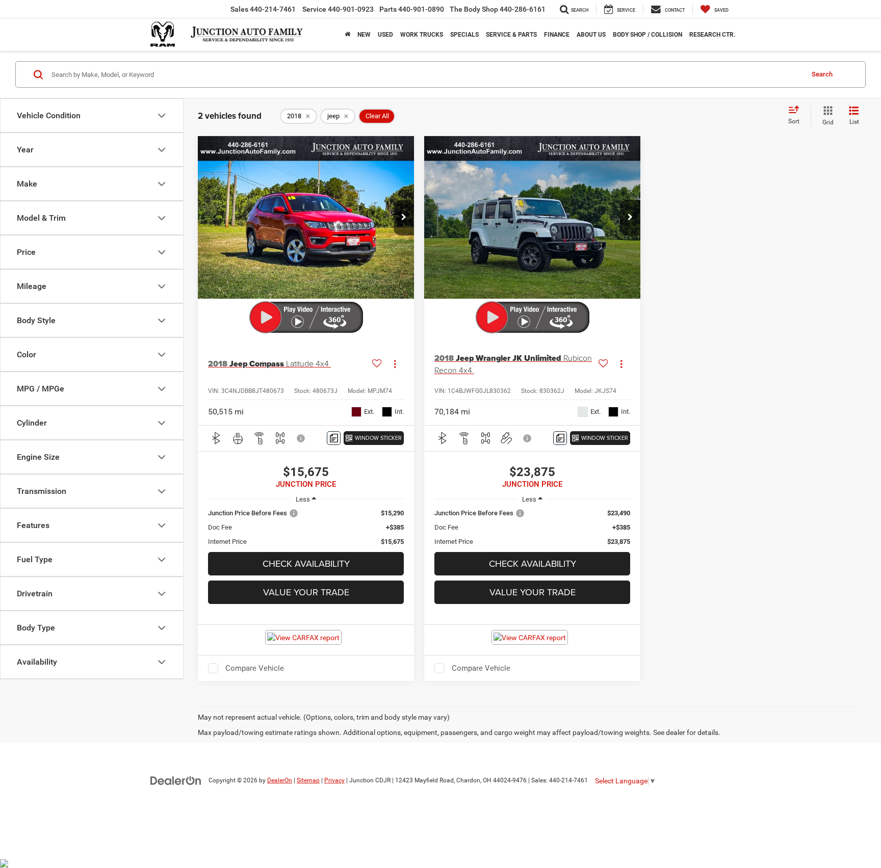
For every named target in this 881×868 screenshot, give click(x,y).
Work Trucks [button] (421, 34)
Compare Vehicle (254, 668)
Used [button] (385, 34)
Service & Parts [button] (511, 34)
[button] (404, 217)
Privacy (334, 780)
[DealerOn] (176, 780)
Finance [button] (556, 34)
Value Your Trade (306, 592)
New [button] (364, 34)
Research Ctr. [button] (712, 34)
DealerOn (279, 780)
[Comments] (334, 438)
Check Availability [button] (306, 563)
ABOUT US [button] (591, 34)
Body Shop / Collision (647, 34)
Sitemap (308, 780)
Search (822, 74)
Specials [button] (464, 34)
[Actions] (395, 364)
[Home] (347, 34)
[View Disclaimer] (301, 438)
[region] (306, 527)
